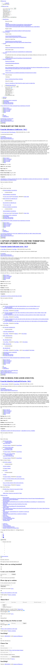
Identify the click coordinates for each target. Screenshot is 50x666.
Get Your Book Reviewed (23, 67)
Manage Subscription (24, 58)
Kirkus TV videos (36, 501)
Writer (4, 605)
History (29, 25)
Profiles (6, 41)
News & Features (6, 12)
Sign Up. (13, 658)
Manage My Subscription (17, 506)
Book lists (11, 30)
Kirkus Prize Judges (23, 503)
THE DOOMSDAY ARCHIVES (9, 194)
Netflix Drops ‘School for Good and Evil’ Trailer (12, 493)
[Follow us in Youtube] (3, 537)
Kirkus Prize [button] (5, 502)
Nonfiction (17, 25)
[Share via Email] (6, 111)
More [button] (4, 73)
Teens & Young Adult (32, 26)
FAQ (14, 513)
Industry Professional (7, 607)
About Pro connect (21, 83)
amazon (1, 120)
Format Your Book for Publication (34, 67)
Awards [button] (4, 43)
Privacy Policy (6, 516)
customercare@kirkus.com (17, 636)
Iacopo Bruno (17, 384)
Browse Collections (9, 79)
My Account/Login (25, 511)
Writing (6, 63)
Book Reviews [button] (6, 19)
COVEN (4, 474)
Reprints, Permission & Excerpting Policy (7, 520)
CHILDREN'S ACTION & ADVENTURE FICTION (11, 178)
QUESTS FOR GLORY (8, 449)
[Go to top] (3, 539)
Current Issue (7, 58)
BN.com (12, 120)
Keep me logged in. (4, 611)
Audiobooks (7, 24)
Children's (38, 26)
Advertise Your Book (13, 68)
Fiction (11, 24)
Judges (30, 51)
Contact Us (5, 523)
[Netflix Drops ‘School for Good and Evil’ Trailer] (13, 489)
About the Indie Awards (10, 51)
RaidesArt (18, 484)
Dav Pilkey (4, 249)
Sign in (2, 609)
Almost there (3, 586)
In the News (13, 42)
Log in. (12, 588)
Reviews (4, 115)
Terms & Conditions (7, 517)
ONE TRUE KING (7, 443)
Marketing (17, 63)
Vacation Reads (28, 30)
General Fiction (8, 36)
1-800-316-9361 (7, 636)
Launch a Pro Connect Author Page (40, 508)
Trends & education (9, 72)
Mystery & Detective (24, 24)
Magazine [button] (5, 52)
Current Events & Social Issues (11, 26)
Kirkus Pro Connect (18, 511)
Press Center (17, 513)
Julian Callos (26, 196)
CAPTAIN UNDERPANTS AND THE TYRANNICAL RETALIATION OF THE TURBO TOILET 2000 (24, 314)
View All (7, 23)
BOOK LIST (6, 105)
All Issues (18, 58)
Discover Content (8, 83)
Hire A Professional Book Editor (11, 67)
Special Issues (13, 58)
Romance (30, 24)
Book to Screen (8, 42)
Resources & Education (9, 61)
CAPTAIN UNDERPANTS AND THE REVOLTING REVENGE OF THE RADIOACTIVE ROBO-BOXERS (25, 321)
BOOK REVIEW (8, 307)
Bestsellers (7, 30)
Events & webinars (32, 72)
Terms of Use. (20, 609)
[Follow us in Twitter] (3, 535)
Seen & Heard (19, 41)
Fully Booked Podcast (27, 42)
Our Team (8, 513)
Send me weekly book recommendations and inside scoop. (11, 610)
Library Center (8, 70)
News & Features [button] (6, 31)
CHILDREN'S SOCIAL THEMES (28, 430)
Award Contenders (18, 51)
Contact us (5, 514)
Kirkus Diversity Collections (8, 511)
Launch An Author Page (30, 83)
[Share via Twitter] (6, 110)
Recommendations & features (23, 72)
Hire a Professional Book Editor (9, 508)
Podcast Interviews (6, 14)
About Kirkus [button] (5, 512)
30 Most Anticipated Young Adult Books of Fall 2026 (19, 105)
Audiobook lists (16, 30)
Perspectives (10, 41)
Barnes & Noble (7, 120)
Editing (9, 63)
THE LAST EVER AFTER (8, 455)
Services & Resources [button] (7, 59)
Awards (14, 41)
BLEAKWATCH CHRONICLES (9, 202)
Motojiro (16, 333)
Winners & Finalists (9, 47)
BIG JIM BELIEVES (7, 339)
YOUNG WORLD (6, 466)
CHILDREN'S (6, 116)
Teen (16, 36)
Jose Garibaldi (26, 350)
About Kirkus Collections (18, 79)
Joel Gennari (18, 476)
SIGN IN (7, 3)
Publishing (13, 63)
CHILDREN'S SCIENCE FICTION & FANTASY (32, 178)
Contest (11, 513)
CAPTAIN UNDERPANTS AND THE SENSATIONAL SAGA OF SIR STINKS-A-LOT (21, 308)
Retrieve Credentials (15, 656)
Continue (13, 574)
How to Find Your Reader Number (16, 650)
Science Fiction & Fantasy (10, 25)
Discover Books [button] (6, 497)
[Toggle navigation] (0, 6)
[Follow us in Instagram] (3, 536)
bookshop (6, 372)
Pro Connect (5, 16)
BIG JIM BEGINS (6, 348)
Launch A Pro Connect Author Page (24, 68)
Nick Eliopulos (13, 132)
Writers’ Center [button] (6, 507)
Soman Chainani (5, 384)
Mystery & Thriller (19, 37)
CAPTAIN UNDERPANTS (8, 331)
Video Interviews (6, 13)
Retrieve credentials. (12, 594)
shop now (2, 119)
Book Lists (9, 501)
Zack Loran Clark (5, 132)
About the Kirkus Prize (17, 47)
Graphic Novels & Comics (22, 26)
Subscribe (30, 58)
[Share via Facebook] (7, 108)
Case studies (15, 72)
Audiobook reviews (7, 11)
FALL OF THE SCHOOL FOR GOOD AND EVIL (13, 482)
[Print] (4, 112)
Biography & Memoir (24, 25)
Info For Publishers (23, 513)
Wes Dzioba (24, 333)
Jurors (23, 47)
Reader (4, 604)
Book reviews (6, 9)
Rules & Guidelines (25, 51)
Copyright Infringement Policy (9, 518)
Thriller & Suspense (16, 24)
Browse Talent (15, 83)
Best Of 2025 (22, 30)
